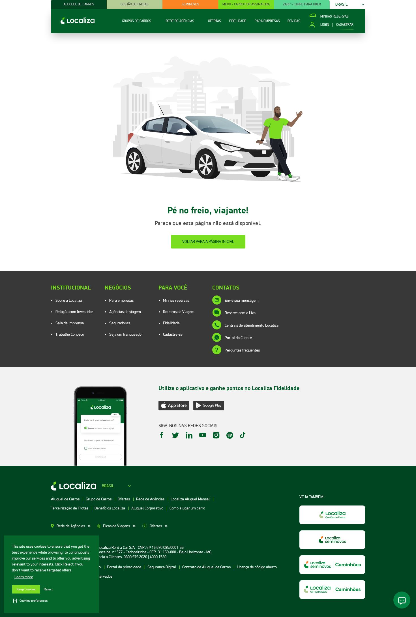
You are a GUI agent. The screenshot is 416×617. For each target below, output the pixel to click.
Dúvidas (294, 21)
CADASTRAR (344, 25)
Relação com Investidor (74, 311)
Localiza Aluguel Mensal (191, 499)
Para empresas (121, 300)
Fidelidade (171, 323)
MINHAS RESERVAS (334, 17)
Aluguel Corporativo (147, 508)
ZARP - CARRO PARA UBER (302, 4)
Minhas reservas (176, 300)
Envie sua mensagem (242, 300)
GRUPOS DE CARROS (136, 21)
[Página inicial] (73, 22)
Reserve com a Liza (240, 312)
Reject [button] (48, 589)
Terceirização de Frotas (70, 508)
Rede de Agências (150, 499)
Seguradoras (119, 323)
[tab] (74, 526)
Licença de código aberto (257, 567)
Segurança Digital (162, 567)
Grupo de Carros (99, 499)
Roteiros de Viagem (178, 311)
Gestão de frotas (135, 4)
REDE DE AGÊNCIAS (180, 21)
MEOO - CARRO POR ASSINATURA (246, 4)
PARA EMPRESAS (267, 21)
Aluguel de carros (79, 4)
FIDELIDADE (237, 21)
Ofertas (124, 499)
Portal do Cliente (238, 337)
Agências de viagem (125, 311)
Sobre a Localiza (68, 300)
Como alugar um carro (187, 508)
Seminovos (190, 4)
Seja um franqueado (125, 334)
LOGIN (324, 25)
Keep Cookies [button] (26, 589)
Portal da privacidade (124, 567)
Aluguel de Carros (65, 499)
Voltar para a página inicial (208, 241)
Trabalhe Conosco (69, 334)
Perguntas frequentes (242, 350)
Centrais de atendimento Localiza (251, 325)
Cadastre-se (173, 334)
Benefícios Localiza (110, 508)
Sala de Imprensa (69, 323)
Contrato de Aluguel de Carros (206, 567)
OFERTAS (214, 21)
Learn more (23, 577)
